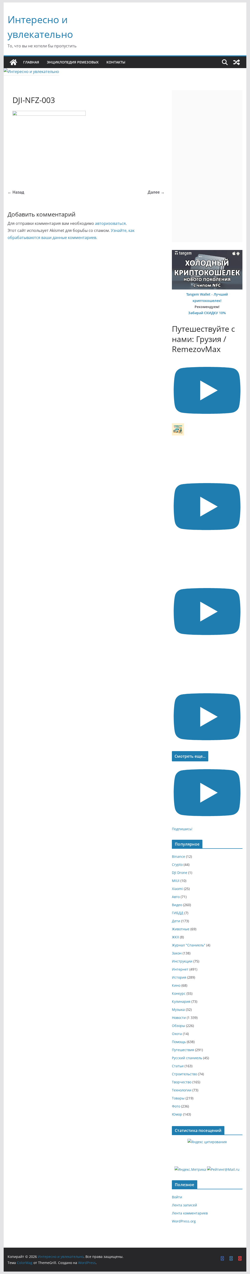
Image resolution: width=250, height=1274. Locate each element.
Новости (179, 1017)
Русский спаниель (187, 1058)
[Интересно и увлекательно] (13, 62)
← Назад (16, 192)
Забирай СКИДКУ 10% (207, 313)
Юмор (177, 1114)
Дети (176, 921)
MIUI (175, 880)
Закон (177, 953)
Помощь (179, 1041)
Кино (176, 985)
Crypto (177, 864)
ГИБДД (177, 913)
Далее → (156, 192)
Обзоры (178, 1025)
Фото (176, 1106)
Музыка (178, 1009)
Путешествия (183, 1049)
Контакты (115, 62)
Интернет (180, 969)
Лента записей (184, 1205)
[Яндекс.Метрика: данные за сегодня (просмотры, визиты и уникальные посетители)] (190, 1169)
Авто (176, 896)
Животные (180, 929)
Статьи (178, 1066)
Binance (178, 856)
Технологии (181, 1090)
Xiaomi (177, 888)
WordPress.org (184, 1221)
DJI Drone (179, 872)
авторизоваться (110, 223)
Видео (177, 904)
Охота (177, 1033)
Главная (31, 62)
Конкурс (179, 993)
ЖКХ (175, 937)
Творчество (181, 1082)
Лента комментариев (190, 1213)
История (179, 977)
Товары (178, 1098)
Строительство (184, 1074)
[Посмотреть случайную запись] (236, 62)
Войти (177, 1197)
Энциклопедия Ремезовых (73, 62)
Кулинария (181, 1001)
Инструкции (182, 961)
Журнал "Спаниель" (188, 945)
